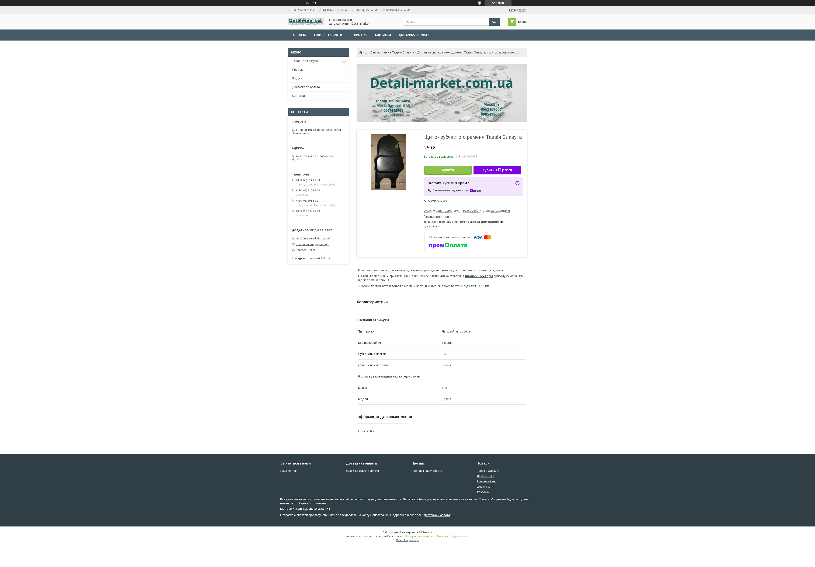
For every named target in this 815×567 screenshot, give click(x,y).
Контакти (383, 34)
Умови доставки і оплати (362, 470)
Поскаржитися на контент (420, 536)
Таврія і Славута (488, 470)
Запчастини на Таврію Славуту (392, 52)
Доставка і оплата (414, 34)
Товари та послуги (305, 61)
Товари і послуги (327, 34)
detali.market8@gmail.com (312, 244)
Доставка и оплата (437, 515)
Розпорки (483, 492)
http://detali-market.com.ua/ (313, 238)
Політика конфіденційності (453, 536)
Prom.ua (428, 532)
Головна (299, 34)
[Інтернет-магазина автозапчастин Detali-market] (306, 23)
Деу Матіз (483, 486)
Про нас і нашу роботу (427, 470)
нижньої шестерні (479, 276)
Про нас (360, 34)
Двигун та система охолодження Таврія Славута (451, 52)
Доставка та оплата (306, 87)
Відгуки (297, 78)
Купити (448, 170)
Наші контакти (289, 470)
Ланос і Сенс (485, 476)
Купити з (489, 170)
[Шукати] (494, 22)
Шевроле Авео (486, 481)
